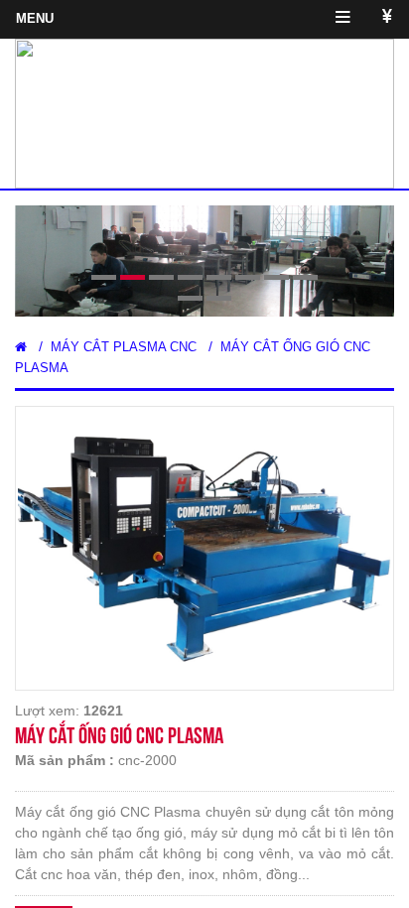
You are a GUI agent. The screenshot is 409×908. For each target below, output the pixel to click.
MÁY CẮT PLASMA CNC (124, 346)
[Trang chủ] (21, 346)
